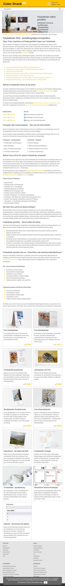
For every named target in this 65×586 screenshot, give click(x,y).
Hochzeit (25, 175)
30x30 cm (12, 120)
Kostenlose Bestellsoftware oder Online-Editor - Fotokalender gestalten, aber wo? (28, 77)
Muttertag (5, 175)
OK (46, 582)
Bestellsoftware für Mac (8, 568)
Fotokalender (25, 53)
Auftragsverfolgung (37, 548)
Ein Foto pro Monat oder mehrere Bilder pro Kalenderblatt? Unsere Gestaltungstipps (29, 73)
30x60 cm (12, 114)
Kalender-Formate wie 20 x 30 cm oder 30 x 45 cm (47, 103)
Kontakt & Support (37, 546)
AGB (4, 556)
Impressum (5, 550)
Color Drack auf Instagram (39, 570)
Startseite (5, 34)
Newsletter (35, 558)
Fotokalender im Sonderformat (45, 91)
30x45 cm (5, 117)
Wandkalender (31, 170)
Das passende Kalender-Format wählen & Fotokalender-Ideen (23, 67)
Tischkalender (40, 170)
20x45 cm (5, 114)
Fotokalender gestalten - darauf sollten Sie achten (20, 75)
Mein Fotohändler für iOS (8, 572)
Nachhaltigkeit (6, 548)
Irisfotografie (36, 576)
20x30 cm (5, 120)
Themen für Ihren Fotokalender (14, 71)
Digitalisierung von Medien (39, 574)
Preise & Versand (37, 552)
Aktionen (35, 566)
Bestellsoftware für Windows (9, 566)
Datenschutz (6, 554)
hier (41, 582)
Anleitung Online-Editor (8, 576)
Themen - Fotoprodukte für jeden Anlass (19, 34)
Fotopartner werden (38, 560)
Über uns (5, 546)
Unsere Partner (6, 552)
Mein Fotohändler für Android (10, 570)
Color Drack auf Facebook (39, 568)
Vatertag (11, 175)
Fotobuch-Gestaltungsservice (40, 572)
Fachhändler (36, 550)
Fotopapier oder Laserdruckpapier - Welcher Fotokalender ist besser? (25, 69)
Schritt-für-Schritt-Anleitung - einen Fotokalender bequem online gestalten (26, 79)
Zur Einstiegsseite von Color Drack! (11, 1)
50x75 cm (12, 117)
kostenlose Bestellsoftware (10, 259)
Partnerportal (36, 556)
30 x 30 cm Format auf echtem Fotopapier (36, 105)
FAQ (34, 554)
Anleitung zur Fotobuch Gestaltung (11, 574)
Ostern (16, 175)
